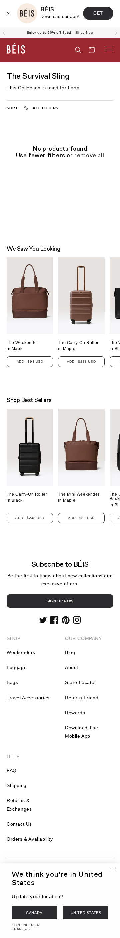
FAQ (12, 770)
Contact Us (19, 824)
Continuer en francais (26, 927)
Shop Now (84, 32)
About (71, 667)
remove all (89, 155)
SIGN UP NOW (60, 601)
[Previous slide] (3, 32)
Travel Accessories (28, 697)
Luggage (17, 667)
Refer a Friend (81, 697)
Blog (70, 652)
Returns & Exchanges (19, 804)
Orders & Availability (30, 839)
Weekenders (21, 652)
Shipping (17, 785)
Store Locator (80, 682)
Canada (34, 913)
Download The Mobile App (81, 732)
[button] (78, 50)
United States (86, 913)
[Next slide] (116, 32)
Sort (12, 108)
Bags (12, 682)
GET (98, 13)
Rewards (75, 712)
